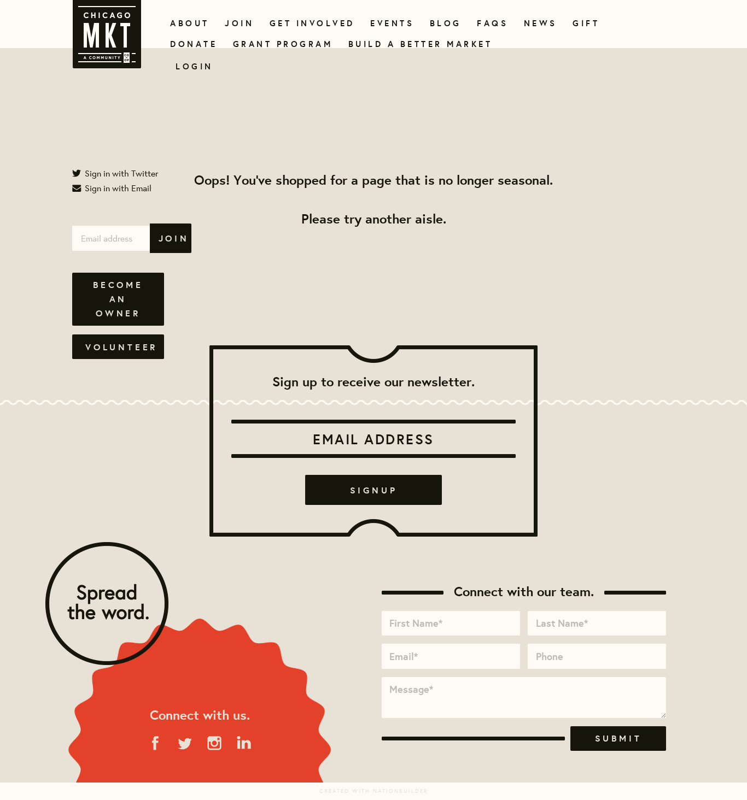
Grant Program (278, 44)
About (188, 23)
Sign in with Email (117, 187)
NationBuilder (400, 791)
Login (194, 66)
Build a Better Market (414, 44)
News (539, 23)
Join (238, 23)
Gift (585, 23)
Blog (444, 23)
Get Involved (308, 23)
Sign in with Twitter (120, 173)
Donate (191, 44)
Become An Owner (118, 299)
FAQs (491, 23)
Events (390, 23)
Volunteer (121, 347)
